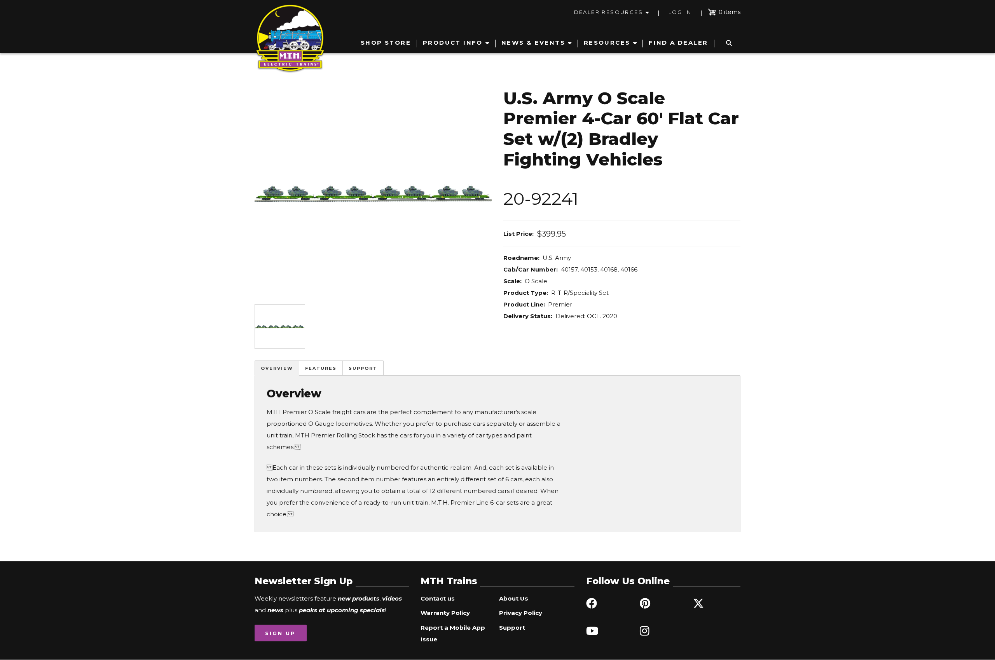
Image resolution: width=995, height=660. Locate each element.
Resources (607, 42)
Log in (680, 12)
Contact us (438, 598)
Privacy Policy (520, 612)
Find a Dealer (678, 42)
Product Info (453, 42)
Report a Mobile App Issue (453, 633)
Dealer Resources (608, 12)
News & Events (533, 42)
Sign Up (280, 633)
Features (321, 368)
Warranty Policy (445, 612)
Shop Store (386, 42)
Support (363, 368)
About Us (513, 598)
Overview (277, 368)
